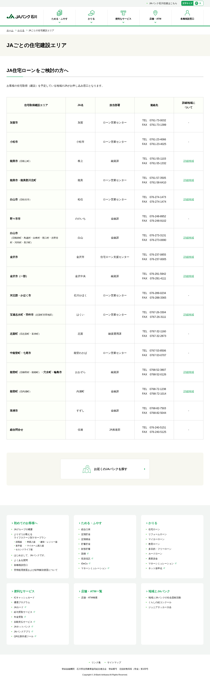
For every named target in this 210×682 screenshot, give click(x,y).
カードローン (155, 553)
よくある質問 (21, 560)
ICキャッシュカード (24, 597)
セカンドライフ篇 (24, 549)
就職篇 (19, 542)
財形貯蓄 (85, 549)
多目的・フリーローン (159, 549)
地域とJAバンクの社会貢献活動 (164, 597)
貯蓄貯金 (85, 544)
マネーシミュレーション (93, 568)
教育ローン (154, 544)
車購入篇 (31, 542)
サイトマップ (114, 662)
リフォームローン (157, 534)
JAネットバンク (22, 626)
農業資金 (153, 558)
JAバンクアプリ (22, 631)
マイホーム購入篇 (35, 546)
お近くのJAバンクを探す (110, 469)
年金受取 (18, 617)
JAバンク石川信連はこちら (163, 3)
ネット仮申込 (155, 568)
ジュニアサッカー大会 (159, 607)
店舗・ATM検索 (89, 597)
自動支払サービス (23, 622)
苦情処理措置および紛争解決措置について (36, 570)
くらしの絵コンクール (159, 602)
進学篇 (19, 546)
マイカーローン (156, 539)
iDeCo (84, 563)
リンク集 (96, 662)
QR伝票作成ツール (23, 636)
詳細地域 (188, 161)
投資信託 (85, 558)
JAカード (18, 607)
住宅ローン (154, 529)
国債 (83, 553)
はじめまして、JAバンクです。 (30, 555)
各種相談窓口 (21, 565)
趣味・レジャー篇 (48, 542)
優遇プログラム (22, 602)
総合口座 (85, 529)
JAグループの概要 (23, 529)
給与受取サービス (23, 612)
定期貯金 (85, 534)
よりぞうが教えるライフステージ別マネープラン (30, 536)
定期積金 (85, 539)
